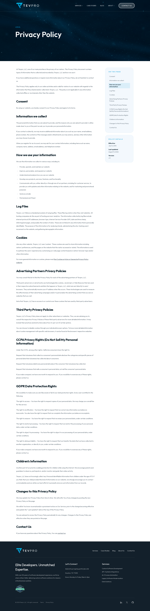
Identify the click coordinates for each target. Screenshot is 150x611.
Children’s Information (116, 119)
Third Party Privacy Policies (118, 105)
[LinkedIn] (121, 602)
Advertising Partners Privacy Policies (118, 100)
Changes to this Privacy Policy (119, 123)
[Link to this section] (14, 101)
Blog (102, 6)
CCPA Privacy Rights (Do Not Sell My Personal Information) (118, 110)
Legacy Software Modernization (112, 578)
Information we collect (116, 80)
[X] (127, 602)
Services (78, 6)
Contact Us (127, 6)
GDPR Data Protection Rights (118, 115)
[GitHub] (133, 602)
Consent (112, 76)
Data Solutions (106, 582)
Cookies (112, 95)
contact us (62, 533)
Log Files (112, 91)
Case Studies (91, 6)
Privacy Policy (49, 602)
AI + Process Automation (110, 575)
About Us (121, 551)
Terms (42, 602)
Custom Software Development (112, 568)
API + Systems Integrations (110, 572)
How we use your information (115, 86)
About (110, 6)
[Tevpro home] (27, 5)
